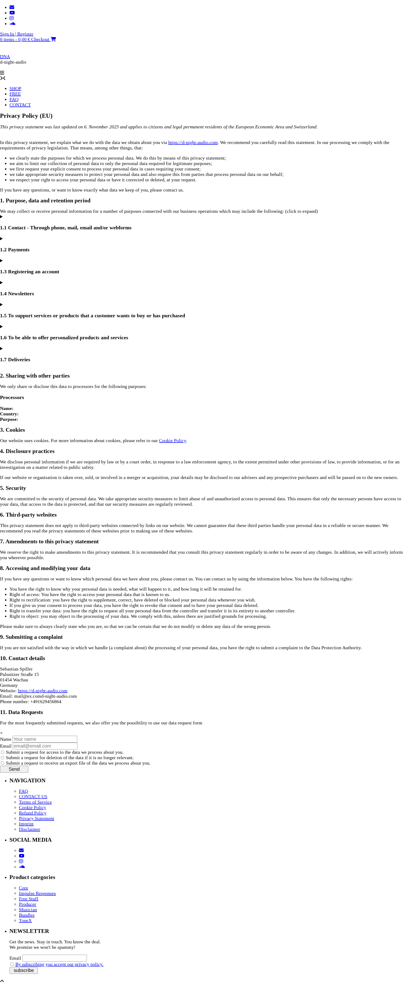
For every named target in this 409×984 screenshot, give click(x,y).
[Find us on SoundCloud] (12, 23)
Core (23, 887)
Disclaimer (29, 829)
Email (6, 746)
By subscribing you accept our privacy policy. (59, 964)
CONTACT (20, 104)
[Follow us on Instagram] (11, 18)
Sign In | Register (16, 33)
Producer (27, 904)
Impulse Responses (37, 893)
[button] (2, 72)
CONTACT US (33, 796)
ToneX (25, 920)
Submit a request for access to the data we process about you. (64, 752)
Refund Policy (32, 812)
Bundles (27, 915)
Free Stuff (28, 898)
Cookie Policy (172, 440)
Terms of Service (35, 802)
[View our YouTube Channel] (12, 12)
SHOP (15, 88)
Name (5, 739)
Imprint (26, 823)
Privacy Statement (36, 818)
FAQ (13, 99)
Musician (28, 909)
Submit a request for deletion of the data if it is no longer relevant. (69, 757)
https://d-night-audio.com (193, 142)
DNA (5, 56)
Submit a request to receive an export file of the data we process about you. (78, 763)
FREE (15, 93)
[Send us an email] (11, 7)
